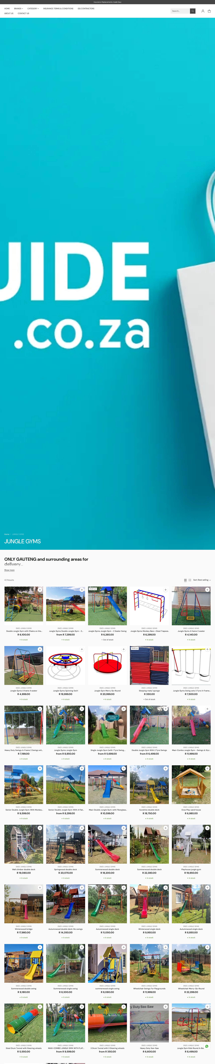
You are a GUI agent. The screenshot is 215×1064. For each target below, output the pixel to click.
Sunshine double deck (149, 810)
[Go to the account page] (203, 11)
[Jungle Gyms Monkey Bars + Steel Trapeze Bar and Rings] (149, 606)
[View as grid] (185, 580)
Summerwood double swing (23, 988)
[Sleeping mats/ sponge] (149, 665)
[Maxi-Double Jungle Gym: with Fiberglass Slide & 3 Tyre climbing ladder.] (107, 784)
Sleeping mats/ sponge (149, 691)
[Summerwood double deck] (107, 844)
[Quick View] (40, 595)
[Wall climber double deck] (23, 844)
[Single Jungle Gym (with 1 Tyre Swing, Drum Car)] (107, 725)
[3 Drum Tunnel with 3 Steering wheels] (107, 1023)
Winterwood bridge (23, 929)
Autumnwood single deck (107, 929)
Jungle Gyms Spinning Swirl (65, 691)
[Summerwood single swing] (65, 963)
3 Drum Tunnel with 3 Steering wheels (107, 1048)
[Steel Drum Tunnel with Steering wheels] (23, 1023)
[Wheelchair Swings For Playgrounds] (149, 963)
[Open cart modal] (209, 11)
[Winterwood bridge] (23, 903)
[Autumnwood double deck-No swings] (65, 903)
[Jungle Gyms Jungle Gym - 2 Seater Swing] (107, 606)
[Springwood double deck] (65, 844)
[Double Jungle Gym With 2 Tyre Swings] (149, 725)
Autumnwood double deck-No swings (66, 929)
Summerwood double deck (107, 869)
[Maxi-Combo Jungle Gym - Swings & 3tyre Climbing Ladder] (191, 725)
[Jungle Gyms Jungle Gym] (65, 725)
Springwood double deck (65, 869)
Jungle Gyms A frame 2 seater (191, 631)
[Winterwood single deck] (149, 903)
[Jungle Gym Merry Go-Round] (107, 665)
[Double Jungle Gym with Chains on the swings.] (23, 606)
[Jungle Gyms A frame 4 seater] (23, 665)
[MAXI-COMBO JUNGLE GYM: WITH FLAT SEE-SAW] (65, 1023)
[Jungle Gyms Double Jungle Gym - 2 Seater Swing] (65, 606)
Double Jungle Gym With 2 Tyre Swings (149, 750)
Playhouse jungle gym (191, 869)
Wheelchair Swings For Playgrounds (149, 988)
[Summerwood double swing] (23, 963)
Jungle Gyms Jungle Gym (65, 750)
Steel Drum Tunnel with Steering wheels (24, 1048)
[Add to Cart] (40, 590)
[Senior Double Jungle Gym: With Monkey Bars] (23, 784)
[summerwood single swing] (107, 963)
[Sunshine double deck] (149, 784)
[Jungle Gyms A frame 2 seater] (191, 606)
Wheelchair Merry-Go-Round (191, 988)
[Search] (192, 11)
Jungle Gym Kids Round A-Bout (191, 1048)
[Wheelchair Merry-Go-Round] (191, 963)
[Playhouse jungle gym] (191, 844)
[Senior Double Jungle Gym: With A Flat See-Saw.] (65, 784)
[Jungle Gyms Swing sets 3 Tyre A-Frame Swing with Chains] (191, 665)
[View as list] (189, 580)
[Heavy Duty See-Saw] (149, 1023)
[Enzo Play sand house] (191, 784)
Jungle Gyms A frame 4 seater (23, 691)
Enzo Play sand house (191, 810)
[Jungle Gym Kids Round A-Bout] (191, 1023)
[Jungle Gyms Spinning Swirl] (65, 665)
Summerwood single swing (66, 988)
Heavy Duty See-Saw (149, 1048)
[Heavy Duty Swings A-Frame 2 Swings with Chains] (23, 725)
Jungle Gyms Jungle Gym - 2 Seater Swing (107, 631)
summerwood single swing (107, 988)
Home (6, 534)
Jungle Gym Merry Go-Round (107, 691)
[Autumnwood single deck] (107, 903)
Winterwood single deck (149, 929)
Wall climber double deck (23, 869)
